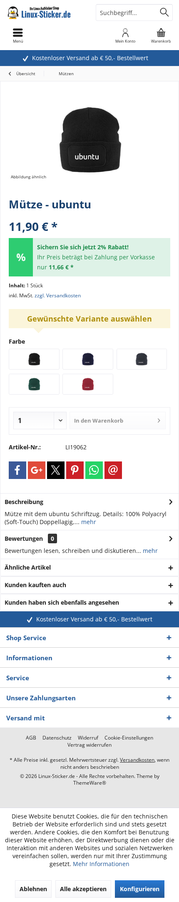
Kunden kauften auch (35, 585)
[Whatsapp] (94, 470)
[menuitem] (161, 35)
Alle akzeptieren (83, 889)
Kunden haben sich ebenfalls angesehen (62, 602)
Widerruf (88, 738)
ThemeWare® (89, 782)
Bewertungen (24, 538)
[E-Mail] (113, 470)
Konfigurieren (139, 889)
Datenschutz (57, 738)
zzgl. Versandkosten (58, 295)
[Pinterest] (75, 470)
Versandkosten (137, 759)
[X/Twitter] (56, 470)
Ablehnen (33, 889)
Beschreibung (24, 502)
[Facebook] (17, 470)
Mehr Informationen (101, 864)
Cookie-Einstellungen (128, 738)
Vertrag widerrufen (89, 745)
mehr (88, 522)
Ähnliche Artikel (28, 567)
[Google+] (36, 470)
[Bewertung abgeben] (89, 215)
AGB (31, 738)
